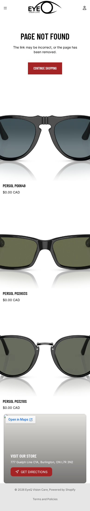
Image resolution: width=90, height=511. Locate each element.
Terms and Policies (45, 499)
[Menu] (5, 8)
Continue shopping (45, 68)
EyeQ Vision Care (36, 489)
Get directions (34, 472)
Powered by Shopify (62, 489)
